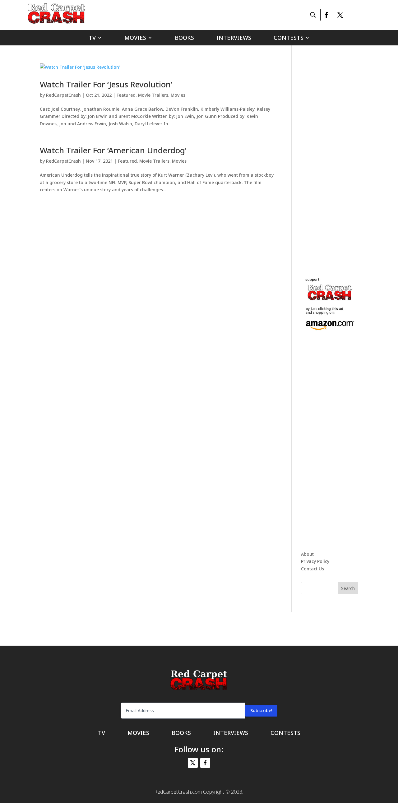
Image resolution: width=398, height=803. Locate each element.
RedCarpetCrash (63, 95)
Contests (288, 38)
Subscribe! (261, 710)
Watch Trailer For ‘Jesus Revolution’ (106, 84)
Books (184, 38)
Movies (135, 38)
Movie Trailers (153, 95)
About (307, 554)
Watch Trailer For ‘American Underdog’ (113, 150)
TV (92, 38)
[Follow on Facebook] (326, 15)
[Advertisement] (347, 156)
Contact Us (312, 569)
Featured (126, 95)
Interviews (233, 38)
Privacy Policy (315, 561)
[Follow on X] (340, 15)
